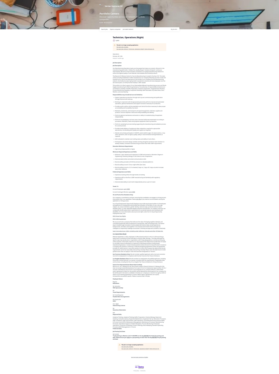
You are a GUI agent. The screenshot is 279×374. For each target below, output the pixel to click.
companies (115, 29)
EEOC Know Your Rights (119, 216)
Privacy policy (136, 370)
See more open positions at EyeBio (139, 357)
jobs (104, 29)
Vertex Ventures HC (114, 6)
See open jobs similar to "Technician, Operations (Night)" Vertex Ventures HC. (135, 49)
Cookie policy (142, 370)
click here (138, 199)
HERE (128, 189)
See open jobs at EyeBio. (122, 47)
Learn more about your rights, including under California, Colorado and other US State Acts (138, 231)
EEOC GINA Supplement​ (119, 219)
